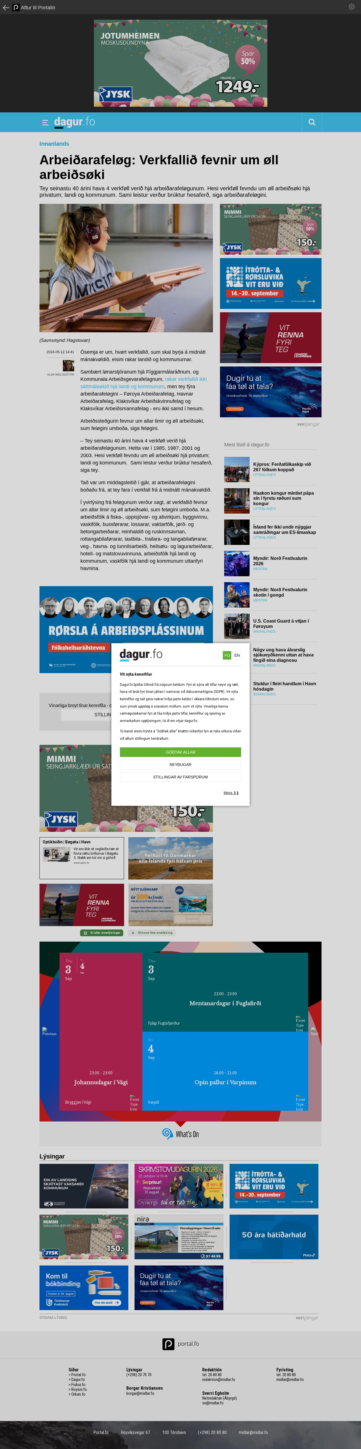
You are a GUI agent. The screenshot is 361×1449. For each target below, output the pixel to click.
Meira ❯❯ (231, 793)
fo (227, 655)
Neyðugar (180, 764)
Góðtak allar (180, 752)
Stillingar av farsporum (180, 777)
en (237, 655)
